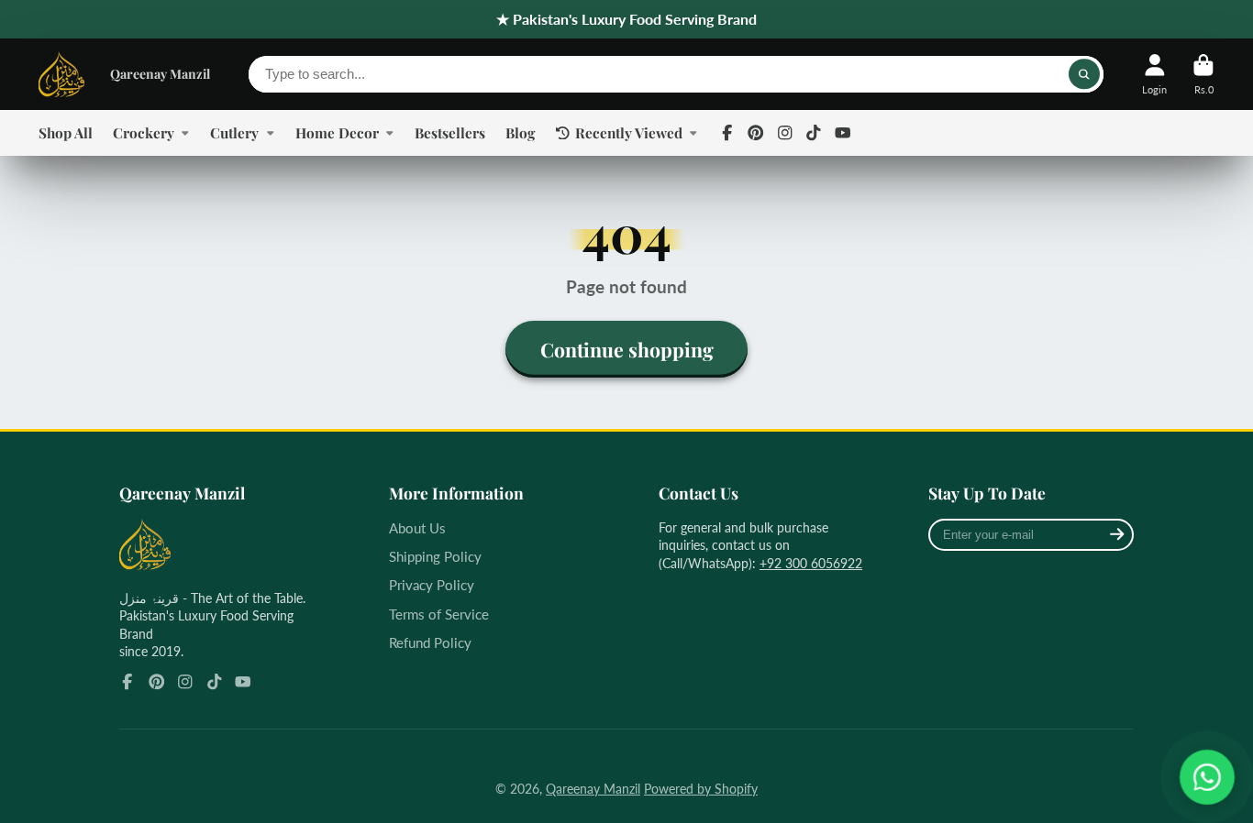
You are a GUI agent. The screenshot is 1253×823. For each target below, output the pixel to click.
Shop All (66, 132)
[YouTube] (843, 133)
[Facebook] (727, 133)
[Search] (1084, 74)
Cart (1203, 73)
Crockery (143, 132)
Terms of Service (439, 614)
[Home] (61, 74)
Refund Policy (430, 642)
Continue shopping (627, 349)
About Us (417, 528)
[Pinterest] (756, 133)
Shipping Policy (435, 556)
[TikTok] (813, 133)
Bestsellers (450, 132)
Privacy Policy (431, 584)
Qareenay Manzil (160, 73)
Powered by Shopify (701, 788)
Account (1154, 73)
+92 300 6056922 (811, 563)
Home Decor (337, 132)
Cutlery (234, 132)
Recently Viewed (628, 132)
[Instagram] (785, 133)
